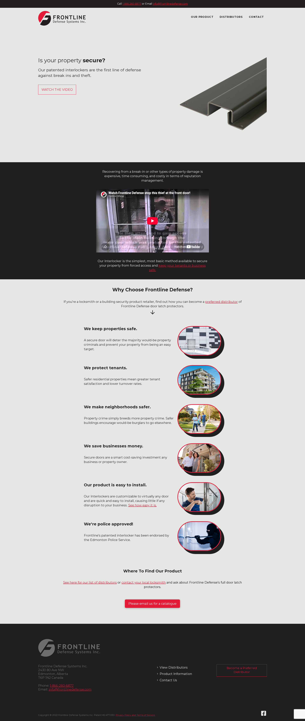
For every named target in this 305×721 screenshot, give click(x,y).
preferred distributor (221, 302)
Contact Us (168, 680)
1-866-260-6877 (62, 685)
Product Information (176, 674)
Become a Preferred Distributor (242, 670)
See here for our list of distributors (90, 582)
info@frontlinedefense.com (170, 3)
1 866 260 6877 (132, 3)
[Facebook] (263, 713)
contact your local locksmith (144, 582)
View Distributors (174, 667)
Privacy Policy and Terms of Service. (135, 715)
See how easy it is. (142, 505)
